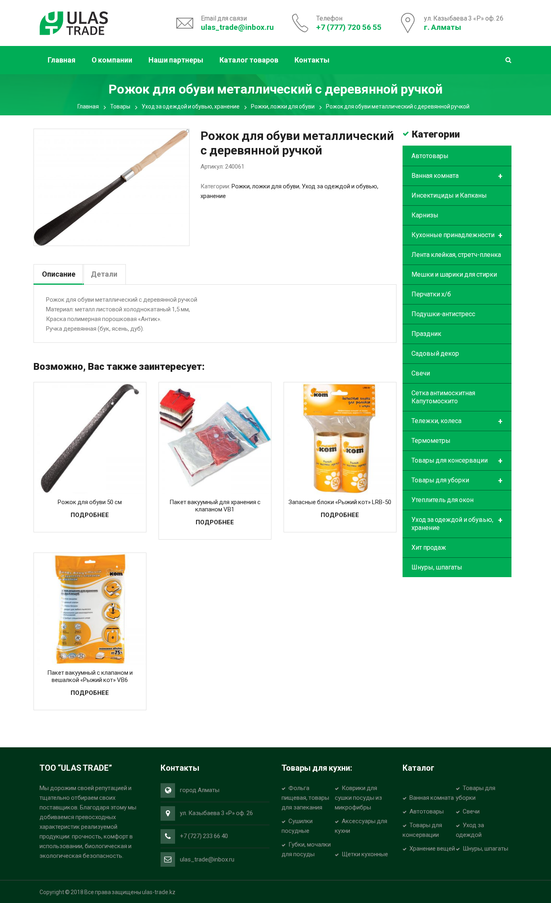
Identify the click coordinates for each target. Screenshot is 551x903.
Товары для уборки (457, 481)
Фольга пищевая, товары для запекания (305, 797)
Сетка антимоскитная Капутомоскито (443, 397)
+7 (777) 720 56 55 (349, 27)
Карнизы (424, 215)
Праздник (426, 334)
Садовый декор (435, 353)
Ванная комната (457, 176)
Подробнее (90, 515)
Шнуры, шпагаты (436, 567)
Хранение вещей (432, 848)
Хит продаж (428, 547)
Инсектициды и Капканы (449, 195)
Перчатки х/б (431, 294)
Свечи (420, 373)
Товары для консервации (457, 461)
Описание (58, 274)
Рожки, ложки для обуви (283, 106)
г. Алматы (442, 27)
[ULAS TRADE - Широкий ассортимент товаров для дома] (74, 22)
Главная (88, 106)
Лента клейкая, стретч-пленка (456, 255)
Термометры (431, 440)
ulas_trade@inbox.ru (237, 27)
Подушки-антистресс (443, 314)
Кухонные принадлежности (457, 235)
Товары (120, 106)
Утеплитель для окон (442, 500)
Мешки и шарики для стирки (454, 274)
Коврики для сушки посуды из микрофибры (358, 797)
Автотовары (430, 156)
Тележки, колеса (457, 421)
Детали (104, 274)
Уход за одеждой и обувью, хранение (191, 106)
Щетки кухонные (365, 854)
